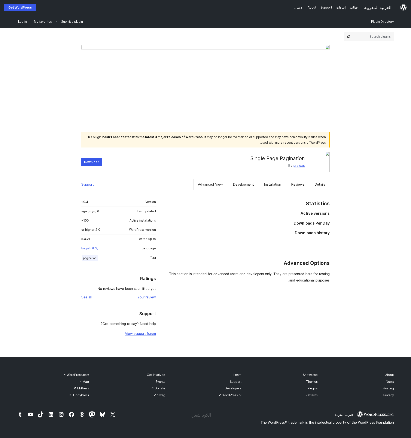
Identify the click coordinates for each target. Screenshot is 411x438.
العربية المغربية (344, 415)
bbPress (81, 388)
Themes (312, 381)
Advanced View (210, 184)
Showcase (310, 375)
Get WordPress (20, 7)
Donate (158, 388)
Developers (233, 388)
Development (243, 184)
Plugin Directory (382, 21)
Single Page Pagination (277, 158)
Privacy (388, 395)
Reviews (297, 184)
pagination (89, 258)
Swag (159, 395)
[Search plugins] (348, 36)
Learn (237, 375)
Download (91, 162)
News (390, 381)
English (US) (89, 248)
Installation (272, 184)
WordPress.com (76, 375)
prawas (299, 165)
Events (160, 381)
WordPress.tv (230, 395)
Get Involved (156, 375)
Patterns (312, 395)
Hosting (388, 388)
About (389, 375)
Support (87, 184)
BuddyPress (78, 395)
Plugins (313, 388)
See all (86, 297)
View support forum (140, 333)
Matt (84, 381)
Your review (146, 297)
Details (319, 184)
